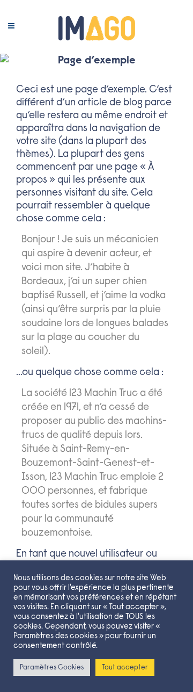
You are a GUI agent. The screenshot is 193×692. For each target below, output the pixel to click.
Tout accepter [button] (125, 667)
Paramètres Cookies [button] (52, 667)
